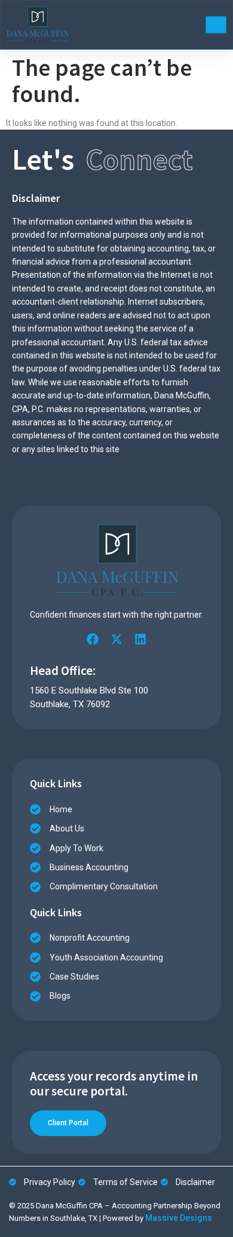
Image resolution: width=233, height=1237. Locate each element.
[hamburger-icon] (216, 24)
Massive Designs (178, 1218)
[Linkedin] (140, 639)
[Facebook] (93, 639)
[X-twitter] (116, 639)
